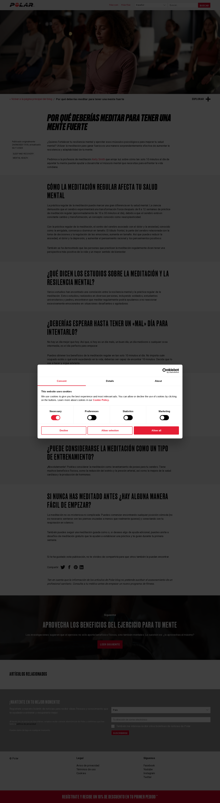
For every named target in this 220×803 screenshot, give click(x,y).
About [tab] (158, 381)
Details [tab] (110, 381)
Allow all (156, 430)
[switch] (91, 417)
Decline (64, 430)
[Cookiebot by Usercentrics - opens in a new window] (165, 370)
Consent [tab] (62, 381)
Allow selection (110, 430)
